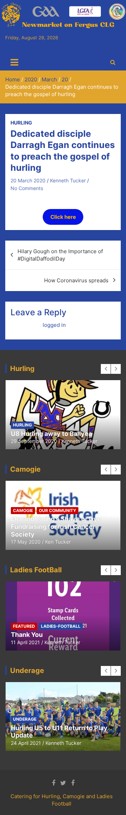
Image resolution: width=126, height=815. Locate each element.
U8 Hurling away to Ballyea (51, 433)
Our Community (57, 510)
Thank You (27, 634)
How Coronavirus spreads (76, 280)
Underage (24, 719)
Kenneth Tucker (68, 180)
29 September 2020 (34, 441)
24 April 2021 (26, 743)
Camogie (23, 510)
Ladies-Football (60, 626)
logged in (54, 325)
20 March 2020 (28, 180)
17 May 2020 (26, 542)
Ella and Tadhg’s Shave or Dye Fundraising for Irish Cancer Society (56, 526)
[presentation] (106, 369)
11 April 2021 (25, 642)
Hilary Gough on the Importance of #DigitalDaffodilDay (60, 255)
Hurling (21, 123)
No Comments (26, 188)
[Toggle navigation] (14, 62)
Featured (24, 626)
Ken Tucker (58, 542)
